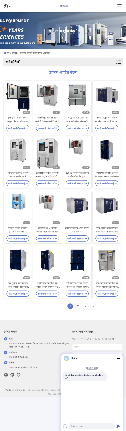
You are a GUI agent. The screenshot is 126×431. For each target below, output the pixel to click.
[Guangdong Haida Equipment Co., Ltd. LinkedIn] (12, 375)
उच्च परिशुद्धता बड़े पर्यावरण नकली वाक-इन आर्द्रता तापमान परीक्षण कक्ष (107, 121)
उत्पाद (14, 53)
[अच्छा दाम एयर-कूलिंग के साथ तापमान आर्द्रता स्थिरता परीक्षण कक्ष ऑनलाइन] (18, 99)
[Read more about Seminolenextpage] (85, 306)
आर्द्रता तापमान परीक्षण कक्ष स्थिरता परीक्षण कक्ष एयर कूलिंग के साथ (47, 287)
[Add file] (65, 426)
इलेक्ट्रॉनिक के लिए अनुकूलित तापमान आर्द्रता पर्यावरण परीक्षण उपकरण (47, 176)
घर (8, 53)
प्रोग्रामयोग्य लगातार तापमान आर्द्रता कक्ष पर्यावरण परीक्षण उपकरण (77, 287)
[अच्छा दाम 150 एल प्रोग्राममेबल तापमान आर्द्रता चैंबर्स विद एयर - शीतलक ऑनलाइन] (77, 154)
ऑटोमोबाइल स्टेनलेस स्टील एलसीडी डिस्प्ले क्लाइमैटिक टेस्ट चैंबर (47, 121)
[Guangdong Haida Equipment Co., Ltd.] (64, 6)
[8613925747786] (18, 375)
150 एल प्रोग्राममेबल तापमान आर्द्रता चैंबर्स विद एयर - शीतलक (77, 176)
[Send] (118, 426)
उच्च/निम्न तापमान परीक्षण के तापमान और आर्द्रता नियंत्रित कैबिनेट (107, 287)
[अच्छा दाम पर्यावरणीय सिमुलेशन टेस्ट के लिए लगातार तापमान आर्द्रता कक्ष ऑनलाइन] (106, 154)
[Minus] (118, 358)
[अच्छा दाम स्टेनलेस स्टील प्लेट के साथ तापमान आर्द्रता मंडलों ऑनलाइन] (18, 154)
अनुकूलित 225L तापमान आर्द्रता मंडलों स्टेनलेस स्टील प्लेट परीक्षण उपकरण (77, 121)
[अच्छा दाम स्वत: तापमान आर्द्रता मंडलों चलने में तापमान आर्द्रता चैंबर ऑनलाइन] (106, 209)
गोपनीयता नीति (11, 390)
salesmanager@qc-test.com (23, 367)
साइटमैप (22, 390)
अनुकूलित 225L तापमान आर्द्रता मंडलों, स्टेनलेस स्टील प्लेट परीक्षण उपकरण (47, 232)
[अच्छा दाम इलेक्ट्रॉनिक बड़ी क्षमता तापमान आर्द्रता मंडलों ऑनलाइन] (77, 209)
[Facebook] (6, 375)
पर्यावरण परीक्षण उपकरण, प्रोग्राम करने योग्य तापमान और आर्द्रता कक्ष (18, 232)
